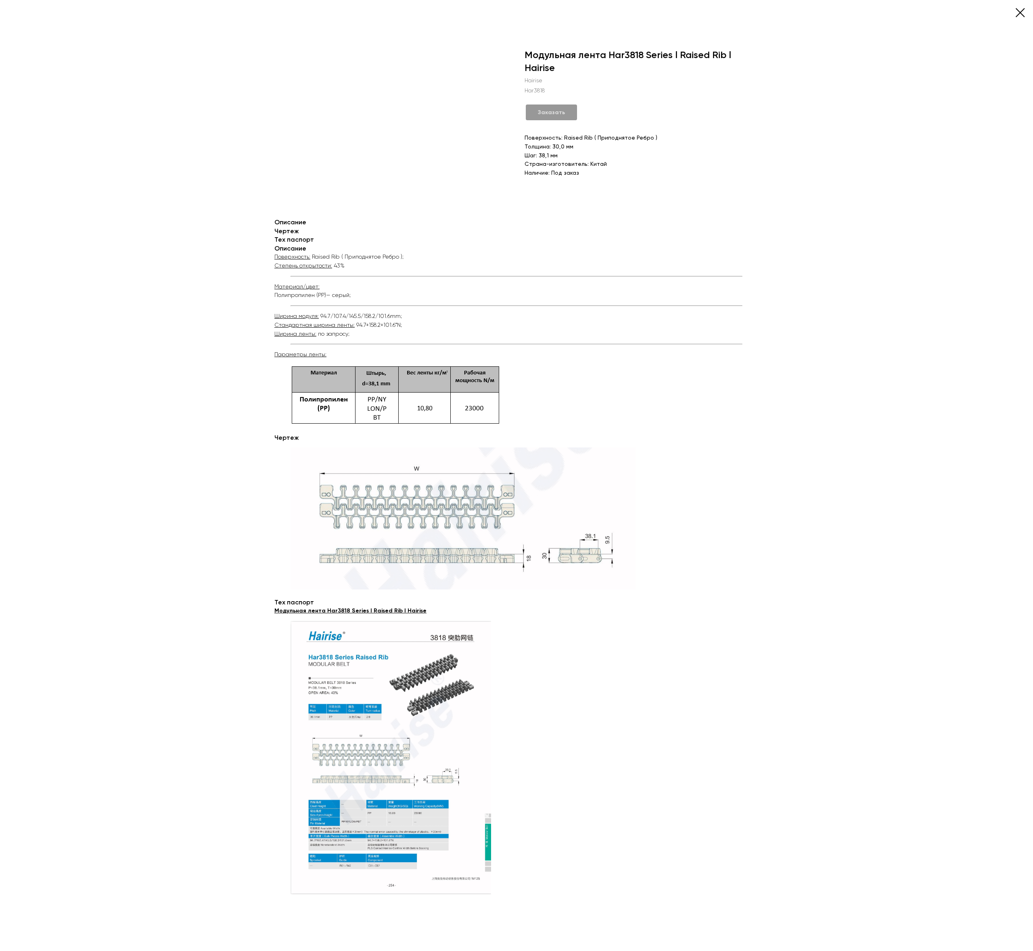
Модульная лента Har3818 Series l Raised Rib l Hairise (350, 610)
